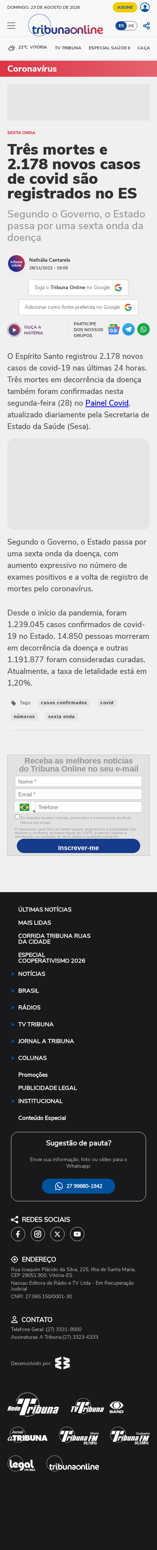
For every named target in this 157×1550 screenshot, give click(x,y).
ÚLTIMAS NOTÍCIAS (45, 910)
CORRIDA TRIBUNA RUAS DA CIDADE (54, 939)
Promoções (33, 1075)
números (24, 716)
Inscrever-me (78, 848)
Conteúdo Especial (42, 1118)
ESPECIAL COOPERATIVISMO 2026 (51, 958)
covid (107, 702)
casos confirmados (64, 702)
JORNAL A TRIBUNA (46, 1041)
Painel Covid (107, 403)
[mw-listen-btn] (14, 330)
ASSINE (125, 7)
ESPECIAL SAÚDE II (109, 48)
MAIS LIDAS (34, 923)
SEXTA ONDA (21, 133)
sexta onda (61, 716)
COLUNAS (32, 1058)
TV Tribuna (68, 48)
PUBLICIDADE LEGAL (47, 1088)
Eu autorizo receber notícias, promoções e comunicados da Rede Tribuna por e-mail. (75, 820)
